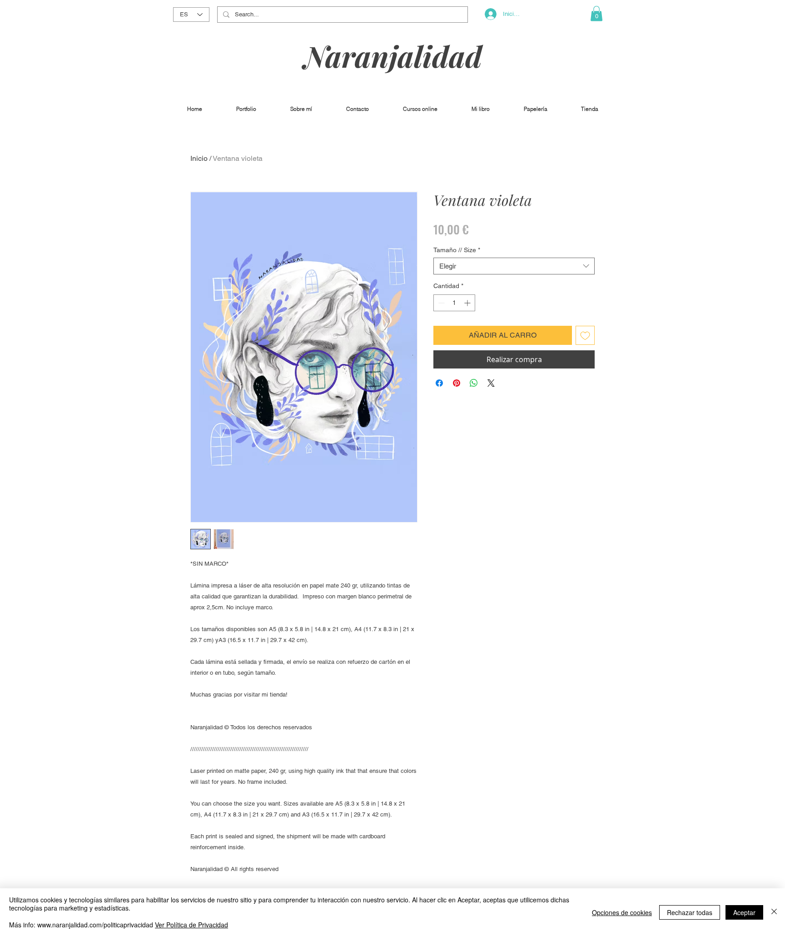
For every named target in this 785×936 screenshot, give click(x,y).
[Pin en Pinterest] (456, 383)
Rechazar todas (689, 912)
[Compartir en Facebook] (439, 383)
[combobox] (514, 266)
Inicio (199, 158)
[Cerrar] (774, 912)
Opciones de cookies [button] (622, 912)
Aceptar (744, 912)
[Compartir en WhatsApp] (473, 383)
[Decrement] (440, 303)
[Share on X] (491, 383)
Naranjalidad (393, 55)
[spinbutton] (454, 303)
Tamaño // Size (456, 250)
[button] (596, 13)
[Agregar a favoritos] (585, 335)
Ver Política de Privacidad (191, 924)
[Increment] (468, 303)
